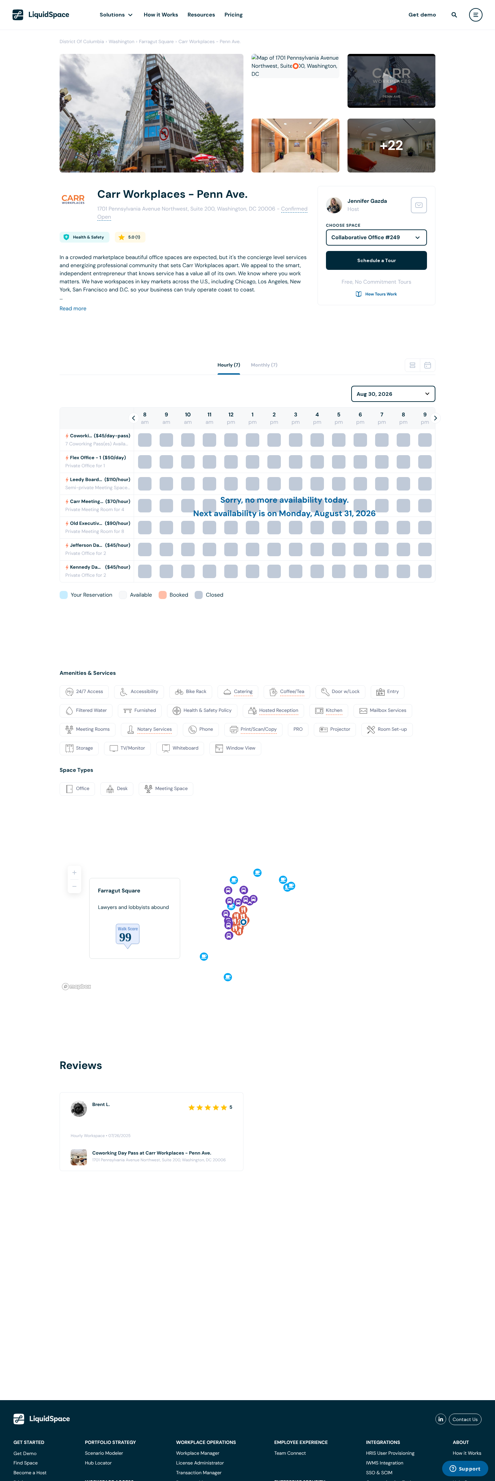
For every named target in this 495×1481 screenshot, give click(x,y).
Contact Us (465, 1419)
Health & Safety (88, 237)
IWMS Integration (384, 1463)
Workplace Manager (197, 1453)
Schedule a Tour (376, 260)
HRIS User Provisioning (390, 1453)
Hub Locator (98, 1463)
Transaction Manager (199, 1473)
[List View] (412, 365)
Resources (201, 14)
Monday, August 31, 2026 (327, 513)
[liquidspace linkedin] (440, 1419)
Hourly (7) (229, 365)
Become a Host (29, 1473)
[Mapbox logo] (76, 986)
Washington (121, 42)
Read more (73, 308)
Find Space (25, 1463)
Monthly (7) (264, 365)
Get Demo (25, 1453)
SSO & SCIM (379, 1473)
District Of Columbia (82, 42)
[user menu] (476, 15)
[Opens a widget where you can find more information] (465, 1469)
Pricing (234, 14)
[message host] (419, 205)
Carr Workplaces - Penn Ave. (209, 42)
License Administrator (200, 1463)
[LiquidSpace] (41, 1419)
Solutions (112, 14)
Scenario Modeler (104, 1453)
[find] (454, 15)
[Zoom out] (74, 886)
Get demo (422, 14)
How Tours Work (381, 294)
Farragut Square (156, 42)
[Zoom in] (74, 872)
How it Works (161, 14)
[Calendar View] (427, 365)
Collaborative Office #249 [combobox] (365, 237)
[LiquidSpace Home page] (40, 14)
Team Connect (290, 1453)
